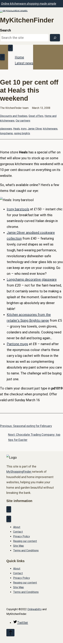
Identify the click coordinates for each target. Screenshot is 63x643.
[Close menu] (10, 48)
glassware (6, 128)
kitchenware (50, 128)
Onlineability (34, 609)
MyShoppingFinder (19, 471)
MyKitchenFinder (27, 20)
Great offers (36, 116)
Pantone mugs (17, 344)
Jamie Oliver (35, 128)
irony (23, 128)
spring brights (22, 133)
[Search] (55, 37)
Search (5, 30)
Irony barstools (18, 209)
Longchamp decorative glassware (32, 279)
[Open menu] (2, 57)
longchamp (6, 133)
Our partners (23, 120)
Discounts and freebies (13, 116)
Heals (16, 128)
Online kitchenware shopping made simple (28, 3)
